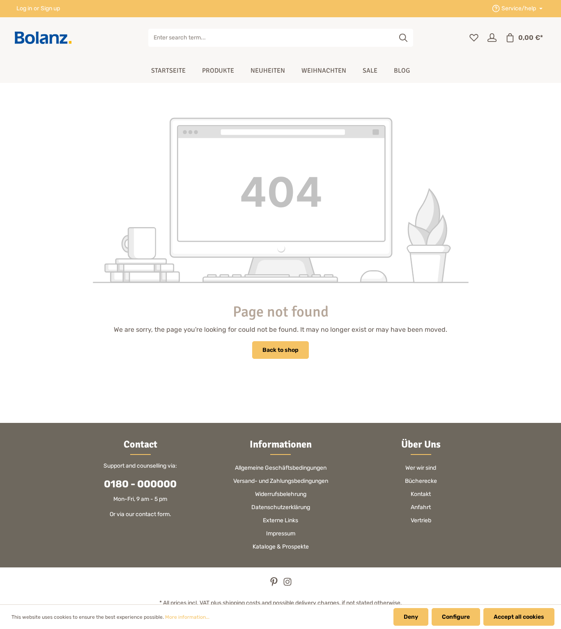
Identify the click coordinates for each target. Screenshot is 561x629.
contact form (153, 514)
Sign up (50, 8)
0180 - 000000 (140, 484)
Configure (456, 616)
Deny (411, 616)
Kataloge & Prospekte (281, 546)
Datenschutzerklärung (280, 507)
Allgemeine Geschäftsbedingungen (280, 467)
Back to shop (280, 350)
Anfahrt (421, 507)
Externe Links (280, 520)
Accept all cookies (519, 616)
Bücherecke (421, 480)
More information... (187, 617)
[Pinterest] (274, 584)
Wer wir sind (420, 467)
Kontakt (421, 494)
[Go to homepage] (43, 38)
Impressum (280, 533)
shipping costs (241, 602)
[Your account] (492, 38)
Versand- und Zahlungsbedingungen (280, 480)
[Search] (403, 38)
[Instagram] (287, 584)
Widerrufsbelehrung (280, 494)
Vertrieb (421, 520)
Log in (24, 8)
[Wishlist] (474, 38)
